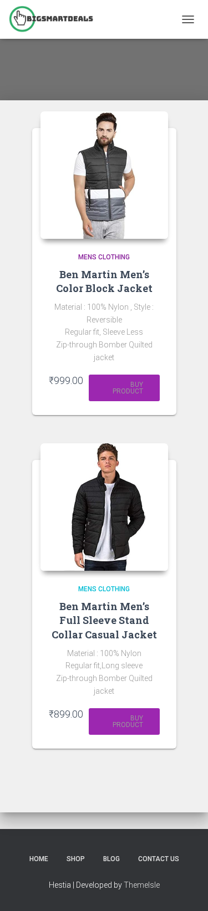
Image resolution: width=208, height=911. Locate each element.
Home (38, 859)
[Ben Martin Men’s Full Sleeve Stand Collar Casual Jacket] (104, 507)
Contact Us (158, 859)
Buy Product (128, 388)
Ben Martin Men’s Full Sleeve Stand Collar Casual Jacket (104, 620)
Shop (76, 859)
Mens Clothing (104, 257)
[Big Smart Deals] (55, 19)
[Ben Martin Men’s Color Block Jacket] (104, 175)
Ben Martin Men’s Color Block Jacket (104, 281)
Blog (111, 859)
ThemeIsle (142, 885)
